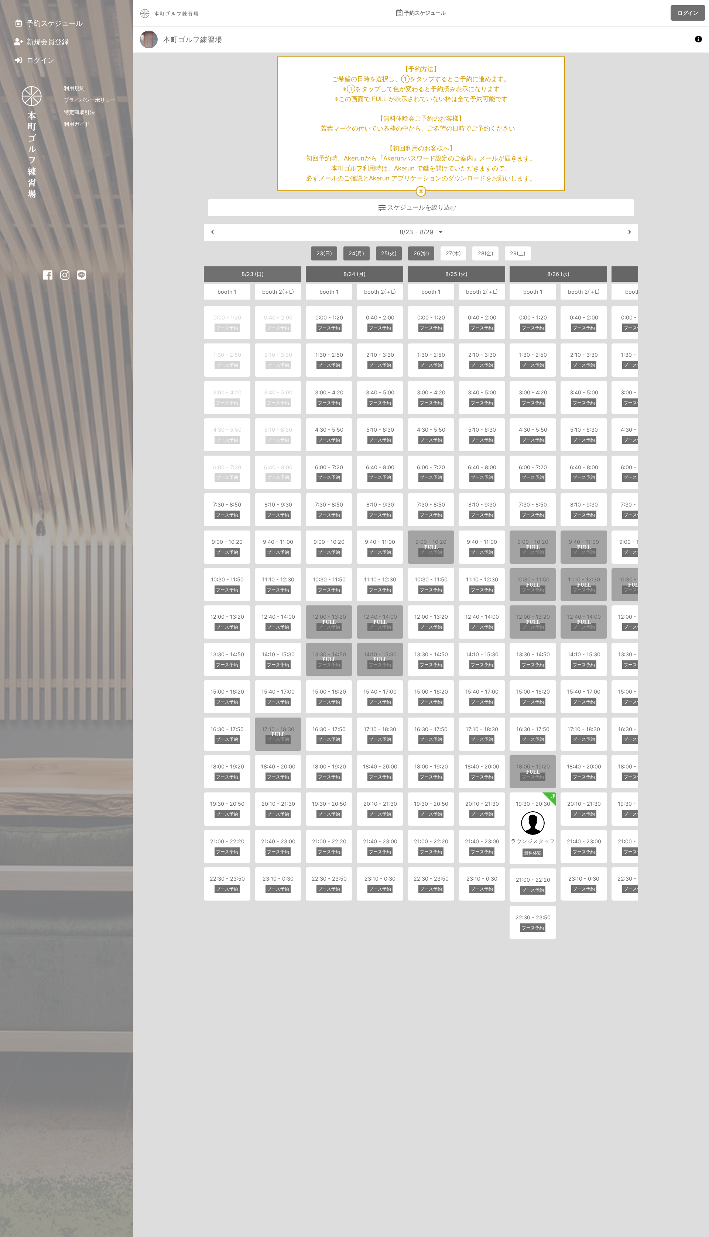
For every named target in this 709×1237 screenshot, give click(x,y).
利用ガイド (77, 124)
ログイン (688, 13)
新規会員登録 (47, 41)
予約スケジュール (425, 13)
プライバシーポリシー (90, 100)
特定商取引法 (79, 112)
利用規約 (74, 88)
